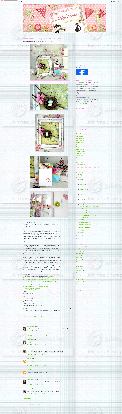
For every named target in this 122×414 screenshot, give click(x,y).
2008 (79, 238)
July (81, 194)
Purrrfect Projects (80, 279)
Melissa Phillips (80, 151)
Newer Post (26, 401)
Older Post (72, 401)
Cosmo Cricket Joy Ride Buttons (31, 283)
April (81, 202)
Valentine (78, 290)
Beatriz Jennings (80, 134)
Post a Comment (27, 398)
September (82, 189)
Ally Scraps (30, 358)
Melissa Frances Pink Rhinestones (31, 288)
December (82, 182)
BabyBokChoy (31, 326)
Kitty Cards (79, 266)
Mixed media (79, 270)
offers (77, 275)
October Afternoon (81, 273)
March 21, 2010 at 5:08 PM (36, 365)
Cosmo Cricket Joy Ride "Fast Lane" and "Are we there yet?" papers (40, 281)
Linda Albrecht (80, 149)
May (81, 199)
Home (49, 401)
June (81, 197)
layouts (78, 268)
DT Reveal (79, 257)
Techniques (79, 288)
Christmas (78, 253)
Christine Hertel (80, 138)
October (82, 187)
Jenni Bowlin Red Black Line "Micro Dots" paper (35, 286)
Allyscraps (78, 67)
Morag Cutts (79, 155)
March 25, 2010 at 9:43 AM (36, 394)
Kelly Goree (79, 147)
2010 (79, 180)
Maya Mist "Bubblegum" (29, 290)
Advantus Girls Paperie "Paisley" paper (33, 285)
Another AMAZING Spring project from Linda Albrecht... (88, 216)
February (82, 230)
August (82, 192)
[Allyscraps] (82, 75)
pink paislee (79, 277)
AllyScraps (79, 82)
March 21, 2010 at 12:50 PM (37, 335)
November (82, 184)
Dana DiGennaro (80, 140)
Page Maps (79, 158)
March (81, 204)
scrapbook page (80, 281)
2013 (79, 172)
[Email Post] (46, 316)
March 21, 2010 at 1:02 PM (36, 344)
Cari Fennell (79, 136)
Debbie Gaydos (80, 142)
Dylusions (78, 259)
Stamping (78, 283)
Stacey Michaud (80, 164)
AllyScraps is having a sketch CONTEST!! (86, 212)
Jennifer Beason (80, 145)
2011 (79, 177)
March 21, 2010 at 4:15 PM (36, 354)
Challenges (79, 251)
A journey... (82, 219)
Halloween (79, 262)
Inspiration (79, 264)
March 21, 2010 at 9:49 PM (36, 384)
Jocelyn (29, 349)
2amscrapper (30, 339)
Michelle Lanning (81, 153)
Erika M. (29, 370)
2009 (79, 236)
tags (77, 286)
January (82, 232)
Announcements (80, 246)
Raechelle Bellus (80, 160)
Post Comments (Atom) (36, 404)
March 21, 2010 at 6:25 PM (36, 375)
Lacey (28, 389)
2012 (79, 175)
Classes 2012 (79, 255)
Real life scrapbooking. (85, 224)
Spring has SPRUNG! (84, 222)
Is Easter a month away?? (85, 227)
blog (24, 310)
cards (77, 249)
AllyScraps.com (80, 103)
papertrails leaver (31, 379)
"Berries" (51, 276)
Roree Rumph (79, 162)
